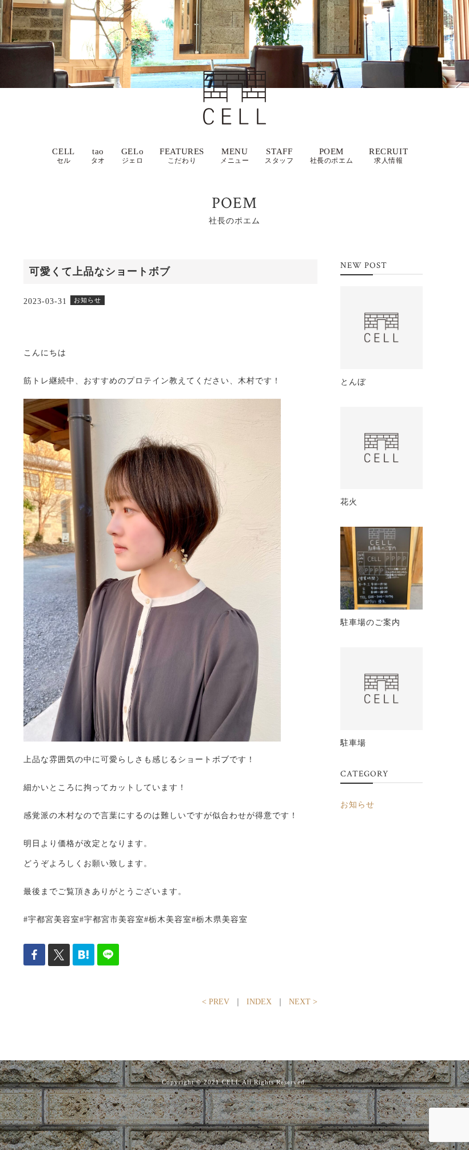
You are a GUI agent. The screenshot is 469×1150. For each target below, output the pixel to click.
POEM (331, 156)
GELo (132, 156)
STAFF (279, 156)
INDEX (259, 1001)
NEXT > (303, 1001)
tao (98, 156)
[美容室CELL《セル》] (234, 81)
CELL (63, 156)
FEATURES (182, 156)
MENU (234, 156)
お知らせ (357, 804)
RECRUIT (388, 156)
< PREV (215, 1001)
